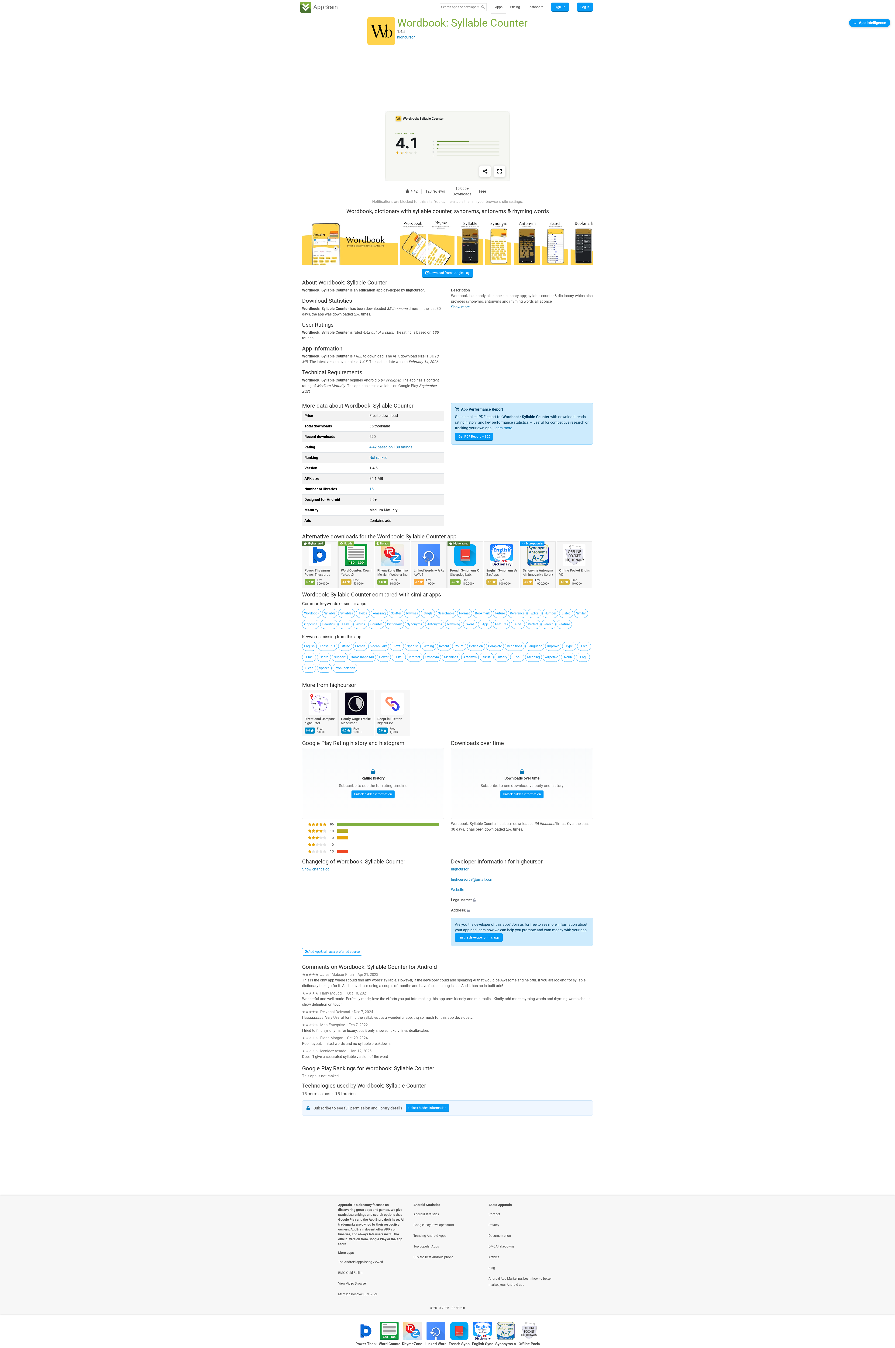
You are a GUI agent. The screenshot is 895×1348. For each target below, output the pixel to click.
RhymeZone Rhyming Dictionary (392, 570)
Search (549, 624)
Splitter (396, 613)
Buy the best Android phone (433, 1257)
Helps (363, 613)
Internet (414, 657)
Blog (492, 1268)
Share (324, 657)
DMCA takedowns (501, 1246)
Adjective (551, 657)
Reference (517, 613)
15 (371, 489)
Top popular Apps (426, 1246)
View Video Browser (352, 1283)
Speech (324, 668)
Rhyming (453, 624)
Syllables (346, 613)
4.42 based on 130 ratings (390, 447)
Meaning (533, 657)
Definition (476, 646)
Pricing (515, 7)
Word (470, 624)
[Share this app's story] (485, 171)
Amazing (379, 613)
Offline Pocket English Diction (574, 570)
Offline (345, 646)
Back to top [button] (883, 1305)
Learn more (502, 428)
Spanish (413, 646)
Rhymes (412, 613)
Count (459, 646)
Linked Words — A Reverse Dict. (429, 570)
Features (501, 624)
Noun (568, 657)
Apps (499, 7)
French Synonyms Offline (465, 570)
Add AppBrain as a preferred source (334, 951)
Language (534, 646)
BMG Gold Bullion (350, 1273)
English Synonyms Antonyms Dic (501, 570)
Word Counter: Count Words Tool (356, 570)
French (360, 646)
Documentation (500, 1235)
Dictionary (394, 624)
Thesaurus (327, 646)
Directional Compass (320, 719)
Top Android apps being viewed (360, 1262)
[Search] (482, 7)
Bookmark (482, 613)
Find (518, 624)
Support (340, 657)
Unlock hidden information (373, 794)
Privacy (494, 1225)
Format (464, 613)
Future (500, 613)
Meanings (451, 657)
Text (397, 646)
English (309, 646)
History (502, 657)
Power (384, 657)
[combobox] (459, 6)
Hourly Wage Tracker (356, 719)
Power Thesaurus (317, 570)
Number (550, 613)
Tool (517, 657)
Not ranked (378, 457)
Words (360, 624)
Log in (584, 7)
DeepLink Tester (389, 719)
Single (428, 613)
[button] (522, 900)
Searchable (446, 613)
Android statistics (426, 1214)
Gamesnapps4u (362, 657)
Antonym (470, 657)
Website (457, 889)
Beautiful (328, 624)
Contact (494, 1214)
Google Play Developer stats (433, 1225)
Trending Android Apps (429, 1235)
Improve (553, 646)
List (399, 657)
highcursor (343, 685)
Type (569, 646)
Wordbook (311, 613)
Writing (429, 646)
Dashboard (535, 7)
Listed (566, 613)
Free (584, 646)
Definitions (514, 646)
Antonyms (434, 624)
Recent (444, 646)
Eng (583, 657)
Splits (534, 613)
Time (309, 657)
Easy (345, 624)
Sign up (560, 7)
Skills (486, 657)
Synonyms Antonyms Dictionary (538, 570)
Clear (309, 668)
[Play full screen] (499, 171)
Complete (495, 646)
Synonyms (414, 624)
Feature (564, 624)
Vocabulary (378, 646)
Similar (581, 613)
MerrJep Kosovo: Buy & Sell (357, 1294)
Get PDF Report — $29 (474, 436)
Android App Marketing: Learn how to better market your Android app (520, 1281)
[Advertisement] (442, 78)
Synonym (432, 657)
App (485, 624)
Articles (494, 1257)
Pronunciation (345, 668)
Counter (376, 624)
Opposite (310, 624)
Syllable (329, 613)
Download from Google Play (449, 273)
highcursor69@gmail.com (472, 879)
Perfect (533, 624)
